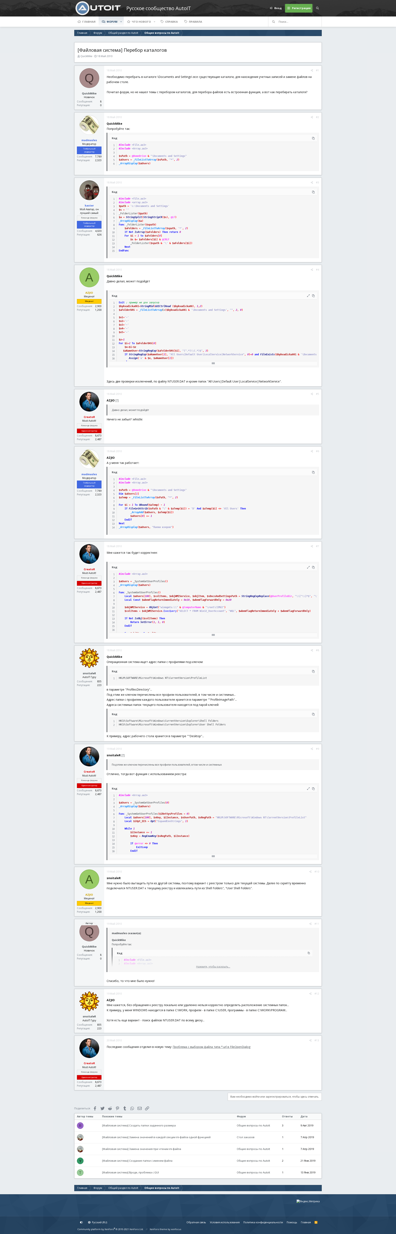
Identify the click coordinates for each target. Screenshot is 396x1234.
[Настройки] (81, 1222)
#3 (317, 182)
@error (139, 843)
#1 (317, 70)
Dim (121, 493)
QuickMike (86, 56)
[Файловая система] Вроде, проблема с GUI (130, 1172)
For (127, 235)
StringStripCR (152, 217)
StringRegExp (147, 350)
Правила (195, 21)
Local (128, 596)
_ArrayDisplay (128, 163)
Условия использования (225, 1222)
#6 (317, 451)
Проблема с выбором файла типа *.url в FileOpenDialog (211, 1047)
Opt (153, 821)
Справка (171, 21)
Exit (122, 302)
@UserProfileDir (281, 596)
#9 (317, 749)
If (126, 232)
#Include (124, 144)
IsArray (140, 232)
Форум (112, 21)
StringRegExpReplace (255, 596)
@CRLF (165, 239)
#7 (317, 546)
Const (136, 599)
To (133, 343)
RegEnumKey (149, 836)
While (128, 828)
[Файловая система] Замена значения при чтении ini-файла (141, 1149)
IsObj (138, 618)
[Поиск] (317, 8)
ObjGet (153, 607)
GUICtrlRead (163, 306)
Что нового (141, 21)
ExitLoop (142, 847)
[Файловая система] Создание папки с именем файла (137, 1160)
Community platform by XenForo (110, 1229)
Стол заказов (246, 1137)
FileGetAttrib (138, 508)
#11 (317, 924)
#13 (317, 1040)
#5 (317, 394)
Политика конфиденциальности (263, 1222)
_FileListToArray (144, 159)
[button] (121, 21)
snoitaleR (89, 673)
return (173, 232)
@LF (173, 217)
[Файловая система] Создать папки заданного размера (139, 1125)
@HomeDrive (139, 156)
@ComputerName (191, 607)
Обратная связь (196, 1222)
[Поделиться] (312, 70)
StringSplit (134, 217)
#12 (317, 993)
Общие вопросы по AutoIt (253, 1125)
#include (124, 198)
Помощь (292, 1222)
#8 (317, 650)
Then (165, 232)
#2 (317, 117)
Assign (133, 358)
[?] (117, 400)
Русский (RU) (99, 1222)
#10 (317, 871)
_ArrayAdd (136, 512)
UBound (143, 504)
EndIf (128, 519)
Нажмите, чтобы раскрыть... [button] (213, 966)
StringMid (146, 306)
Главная (88, 21)
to (141, 235)
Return (134, 622)
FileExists (267, 354)
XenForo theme (158, 1229)
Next (127, 246)
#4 (317, 269)
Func (122, 224)
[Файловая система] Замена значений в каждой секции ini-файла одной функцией (156, 1137)
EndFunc (124, 250)
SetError (146, 622)
